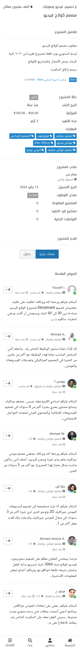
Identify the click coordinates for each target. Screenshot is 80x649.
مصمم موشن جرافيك (49, 438)
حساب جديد (47, 254)
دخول (27, 254)
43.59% (33, 195)
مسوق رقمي (65, 179)
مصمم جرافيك (54, 292)
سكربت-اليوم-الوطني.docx (51, 79)
